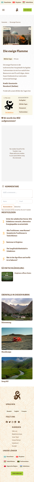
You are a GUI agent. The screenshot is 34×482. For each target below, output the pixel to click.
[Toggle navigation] (3, 10)
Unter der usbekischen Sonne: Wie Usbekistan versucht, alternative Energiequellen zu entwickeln (19, 221)
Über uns (14, 431)
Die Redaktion (9, 112)
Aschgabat (22, 100)
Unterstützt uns (27, 9)
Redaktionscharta (17, 434)
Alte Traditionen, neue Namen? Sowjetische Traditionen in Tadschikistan (18, 233)
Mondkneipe (6, 352)
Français (24, 411)
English (16, 411)
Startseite (4, 22)
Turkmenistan (23, 112)
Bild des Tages (6, 28)
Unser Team (15, 437)
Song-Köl (5, 381)
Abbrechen (17, 207)
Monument (22, 108)
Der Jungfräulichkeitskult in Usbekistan (17, 250)
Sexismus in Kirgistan (14, 242)
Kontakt (14, 446)
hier (29, 91)
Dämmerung (6, 322)
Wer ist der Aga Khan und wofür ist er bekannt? (18, 259)
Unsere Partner (16, 440)
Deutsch (9, 411)
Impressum (15, 443)
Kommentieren (7, 207)
